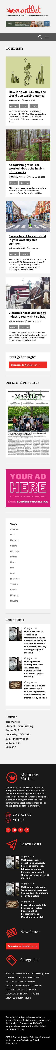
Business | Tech (40, 973)
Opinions (25, 183)
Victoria (13, 545)
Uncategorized (14, 997)
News (13, 562)
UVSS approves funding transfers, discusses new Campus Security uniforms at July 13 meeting (34, 669)
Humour (37, 985)
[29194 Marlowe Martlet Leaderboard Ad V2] (28, 26)
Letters (13, 556)
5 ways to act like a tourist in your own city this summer (27, 239)
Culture (21, 977)
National (14, 540)
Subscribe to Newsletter (24, 364)
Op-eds (13, 183)
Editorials (14, 551)
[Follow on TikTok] (26, 829)
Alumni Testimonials (17, 973)
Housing (14, 600)
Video (28, 997)
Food (12, 573)
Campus (13, 106)
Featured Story (14, 981)
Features (30, 981)
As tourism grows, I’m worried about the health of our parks (26, 168)
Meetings (11, 989)
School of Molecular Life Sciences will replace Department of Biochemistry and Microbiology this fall (35, 691)
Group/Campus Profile (18, 985)
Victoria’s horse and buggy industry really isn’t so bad (27, 314)
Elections (33, 977)
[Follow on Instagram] (14, 829)
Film (12, 567)
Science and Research (17, 993)
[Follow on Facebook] (8, 829)
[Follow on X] (20, 829)
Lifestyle (25, 254)
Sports (34, 106)
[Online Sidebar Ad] (28, 506)
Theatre (14, 584)
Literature (15, 578)
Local (24, 106)
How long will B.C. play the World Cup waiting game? (27, 93)
